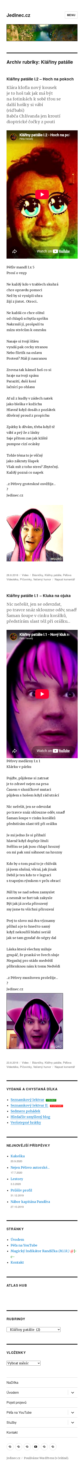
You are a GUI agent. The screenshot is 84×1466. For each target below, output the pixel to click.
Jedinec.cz (18, 15)
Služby (12, 1422)
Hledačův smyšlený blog (30, 1117)
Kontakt (17, 1262)
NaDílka (12, 1382)
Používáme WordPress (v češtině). (46, 1458)
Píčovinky (26, 579)
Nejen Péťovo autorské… (30, 1167)
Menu (71, 15)
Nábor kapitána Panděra (30, 1202)
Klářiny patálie (53, 575)
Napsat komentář (65, 579)
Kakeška (18, 1156)
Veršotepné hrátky (26, 1122)
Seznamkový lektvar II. (29, 1105)
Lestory (17, 1179)
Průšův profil (21, 1190)
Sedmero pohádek (25, 1111)
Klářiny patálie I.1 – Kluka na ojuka (39, 595)
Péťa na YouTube (24, 1245)
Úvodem (17, 1240)
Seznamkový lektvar (27, 1100)
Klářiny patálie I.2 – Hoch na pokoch (40, 79)
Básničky (37, 575)
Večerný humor (42, 579)
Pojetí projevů (17, 1402)
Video (25, 575)
